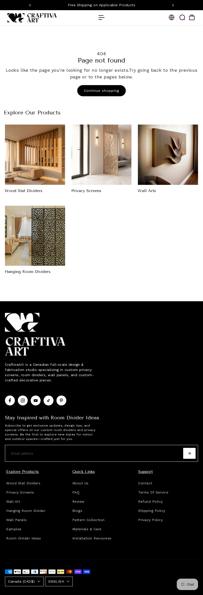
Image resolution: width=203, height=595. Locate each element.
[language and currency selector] (171, 17)
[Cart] (192, 17)
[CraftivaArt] (38, 18)
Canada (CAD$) (21, 581)
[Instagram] (23, 400)
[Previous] (30, 5)
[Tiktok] (48, 400)
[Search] (182, 17)
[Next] (173, 5)
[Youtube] (36, 400)
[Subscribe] (189, 453)
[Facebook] (10, 400)
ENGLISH (56, 581)
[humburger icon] (101, 17)
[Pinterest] (61, 400)
